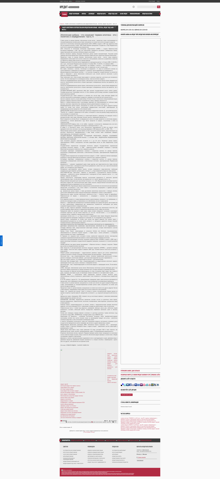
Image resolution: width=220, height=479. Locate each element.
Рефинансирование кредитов (120, 462)
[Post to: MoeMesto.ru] (146, 384)
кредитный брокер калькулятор (127, 473)
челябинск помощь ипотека (144, 422)
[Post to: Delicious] (122, 384)
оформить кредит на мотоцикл (129, 422)
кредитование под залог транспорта (73, 463)
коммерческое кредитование (68, 414)
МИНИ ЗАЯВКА (1, 241)
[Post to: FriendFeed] (138, 384)
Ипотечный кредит (117, 452)
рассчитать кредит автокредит (100, 472)
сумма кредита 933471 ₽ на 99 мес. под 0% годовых (134, 424)
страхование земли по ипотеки (138, 419)
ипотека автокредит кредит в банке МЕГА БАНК (92, 474)
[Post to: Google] (133, 384)
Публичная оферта (126, 375)
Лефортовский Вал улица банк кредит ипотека (92, 473)
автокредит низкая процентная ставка (125, 474)
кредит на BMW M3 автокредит (86, 472)
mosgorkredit (113, 420)
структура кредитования (67, 409)
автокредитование (68, 456)
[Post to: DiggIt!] (127, 384)
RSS (74, 1)
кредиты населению (66, 399)
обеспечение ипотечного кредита (68, 471)
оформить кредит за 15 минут (68, 405)
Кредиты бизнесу (134, 440)
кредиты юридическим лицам (96, 452)
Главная (62, 23)
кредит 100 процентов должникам (69, 407)
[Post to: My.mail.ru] (152, 384)
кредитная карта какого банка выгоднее (111, 473)
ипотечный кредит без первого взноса (70, 385)
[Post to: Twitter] (124, 384)
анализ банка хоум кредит (67, 397)
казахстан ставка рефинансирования (98, 471)
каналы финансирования (67, 404)
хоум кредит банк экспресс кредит (70, 390)
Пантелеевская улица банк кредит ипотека (72, 395)
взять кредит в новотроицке (68, 394)
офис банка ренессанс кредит (82, 471)
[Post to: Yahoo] (141, 384)
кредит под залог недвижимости (97, 462)
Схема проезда (142, 457)
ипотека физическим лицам (95, 460)
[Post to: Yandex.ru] (149, 384)
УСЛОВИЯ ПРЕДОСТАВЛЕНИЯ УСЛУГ (141, 375)
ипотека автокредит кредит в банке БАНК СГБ (73, 392)
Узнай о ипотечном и (97, 422)
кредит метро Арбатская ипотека (69, 411)
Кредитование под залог (119, 458)
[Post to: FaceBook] (130, 384)
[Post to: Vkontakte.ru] (157, 384)
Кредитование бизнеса (118, 460)
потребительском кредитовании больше (82, 422)
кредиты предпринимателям (95, 454)
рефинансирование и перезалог (96, 458)
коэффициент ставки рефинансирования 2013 (73, 402)
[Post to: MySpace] (135, 384)
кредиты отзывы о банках (73, 472)
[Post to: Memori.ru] (144, 384)
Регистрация (152, 1)
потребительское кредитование (72, 450)
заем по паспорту (111, 382)
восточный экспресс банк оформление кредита (71, 474)
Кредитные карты (116, 456)
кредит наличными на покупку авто (113, 471)
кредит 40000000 (69, 7)
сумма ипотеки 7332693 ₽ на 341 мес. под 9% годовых (135, 418)
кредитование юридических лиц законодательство (142, 420)
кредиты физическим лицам (95, 450)
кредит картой (64, 384)
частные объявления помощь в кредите (71, 417)
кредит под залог (107, 422)
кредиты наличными (77, 440)
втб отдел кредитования (67, 389)
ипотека (69, 422)
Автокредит (115, 454)
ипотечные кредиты (90, 440)
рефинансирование (146, 440)
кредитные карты (111, 440)
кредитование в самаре (67, 400)
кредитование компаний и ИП (71, 461)
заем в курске (64, 472)
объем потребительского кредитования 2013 (71, 473)
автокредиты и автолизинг (95, 456)
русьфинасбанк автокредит (68, 415)
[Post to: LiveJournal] (155, 384)
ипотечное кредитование (70, 452)
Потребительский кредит (119, 450)
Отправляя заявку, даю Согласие (130, 371)
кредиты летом (112, 353)
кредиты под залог (122, 440)
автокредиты (101, 440)
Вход (158, 1)
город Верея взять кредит (67, 387)
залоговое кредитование (70, 454)
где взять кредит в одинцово (110, 474)
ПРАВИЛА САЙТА (155, 375)
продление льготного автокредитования (71, 412)
